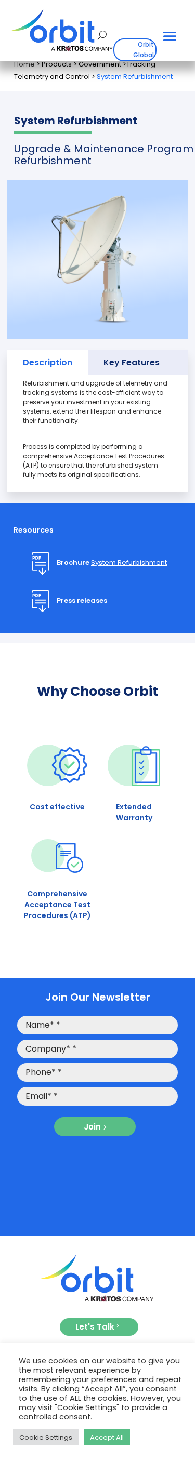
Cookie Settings (45, 1437)
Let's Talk (94, 1326)
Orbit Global (143, 49)
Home (24, 64)
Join (92, 1126)
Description (47, 362)
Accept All (107, 1437)
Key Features (131, 362)
